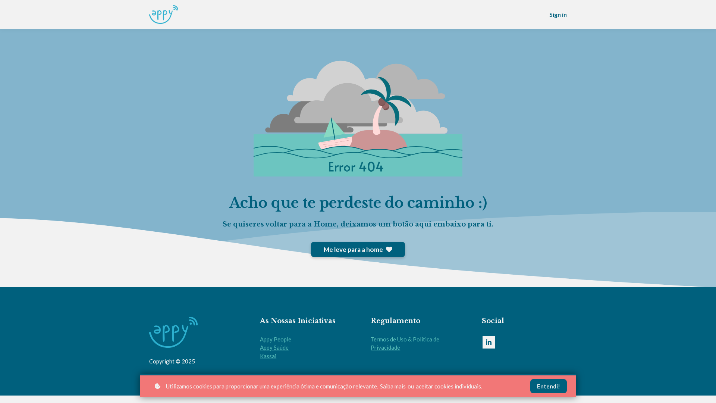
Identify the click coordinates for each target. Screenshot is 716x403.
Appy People (275, 339)
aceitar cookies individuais (448, 386)
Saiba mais (393, 386)
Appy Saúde (274, 347)
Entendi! (548, 386)
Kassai (268, 356)
